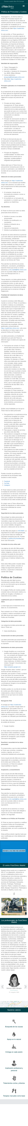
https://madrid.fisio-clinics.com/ (13, 80)
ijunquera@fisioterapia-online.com (14, 77)
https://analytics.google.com (12, 667)
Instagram (7, 485)
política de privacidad (15, 538)
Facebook (7, 481)
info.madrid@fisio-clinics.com (18, 270)
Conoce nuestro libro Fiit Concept (14, 1)
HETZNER (21, 531)
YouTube (6, 483)
